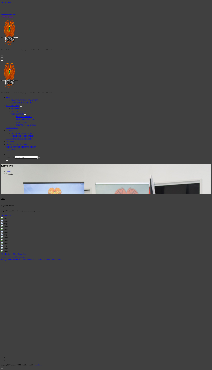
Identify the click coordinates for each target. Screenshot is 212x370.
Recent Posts (11, 150)
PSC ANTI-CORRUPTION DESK (19, 139)
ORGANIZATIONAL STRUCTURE (24, 100)
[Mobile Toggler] (21, 106)
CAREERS (10, 141)
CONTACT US (11, 130)
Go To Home (6, 215)
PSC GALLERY (17, 108)
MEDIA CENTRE (12, 106)
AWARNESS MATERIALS (26, 125)
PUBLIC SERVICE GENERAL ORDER (21, 147)
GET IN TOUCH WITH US (21, 133)
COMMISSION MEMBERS (21, 103)
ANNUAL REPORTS (24, 117)
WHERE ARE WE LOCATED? (22, 136)
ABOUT (9, 97)
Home (8, 171)
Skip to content (7, 2)
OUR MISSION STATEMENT (17, 144)
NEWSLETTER (22, 122)
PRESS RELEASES (18, 111)
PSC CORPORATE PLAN (25, 119)
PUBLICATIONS (17, 114)
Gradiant (38, 365)
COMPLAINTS (12, 128)
